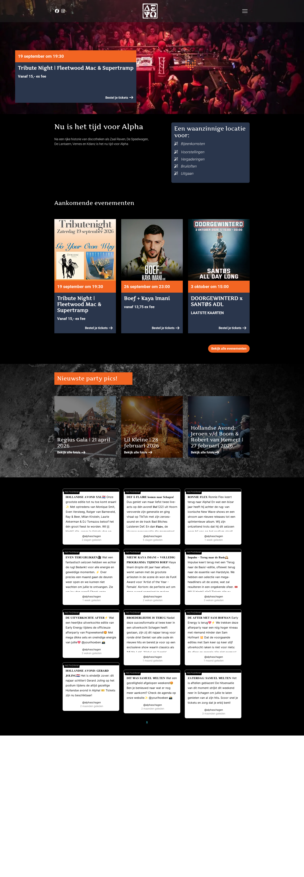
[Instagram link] (63, 11)
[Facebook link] (57, 11)
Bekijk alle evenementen (228, 348)
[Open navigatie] (245, 11)
